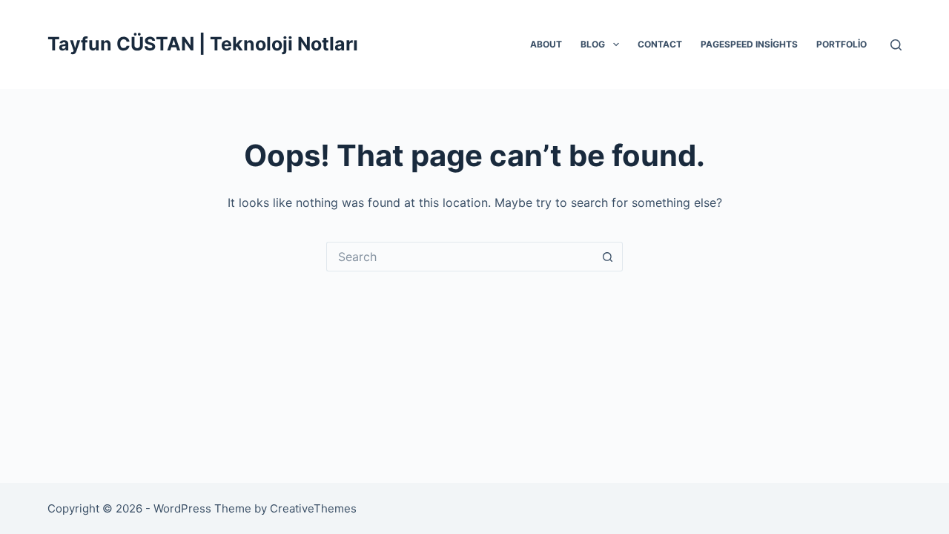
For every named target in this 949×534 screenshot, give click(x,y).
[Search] (896, 44)
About (546, 44)
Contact (660, 44)
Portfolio (841, 44)
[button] (616, 44)
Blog (593, 44)
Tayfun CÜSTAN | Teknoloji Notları (202, 44)
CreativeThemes (313, 508)
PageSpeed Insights (749, 44)
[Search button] (608, 256)
